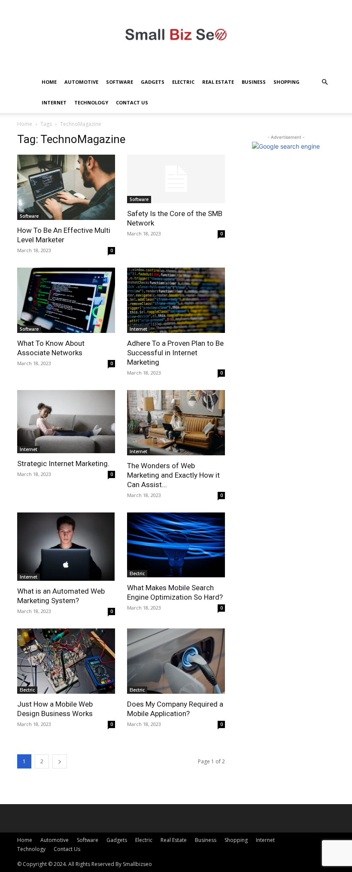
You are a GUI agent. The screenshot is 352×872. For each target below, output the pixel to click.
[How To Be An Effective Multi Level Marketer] (66, 187)
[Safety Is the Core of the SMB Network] (176, 179)
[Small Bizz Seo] (176, 36)
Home (49, 82)
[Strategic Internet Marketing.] (66, 421)
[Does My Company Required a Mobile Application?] (176, 661)
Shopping (286, 82)
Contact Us (132, 102)
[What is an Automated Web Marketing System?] (66, 546)
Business (254, 82)
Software (119, 82)
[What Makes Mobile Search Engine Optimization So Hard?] (176, 545)
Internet (54, 102)
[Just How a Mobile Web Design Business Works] (66, 661)
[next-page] (59, 761)
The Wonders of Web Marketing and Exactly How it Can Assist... (173, 475)
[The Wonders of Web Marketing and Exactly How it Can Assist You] (176, 422)
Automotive (81, 82)
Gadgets (152, 82)
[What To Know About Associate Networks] (66, 300)
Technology (91, 102)
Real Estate (218, 82)
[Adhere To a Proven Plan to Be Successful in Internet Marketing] (176, 300)
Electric (183, 82)
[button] (324, 82)
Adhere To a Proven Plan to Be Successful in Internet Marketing (175, 352)
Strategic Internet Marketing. (63, 463)
